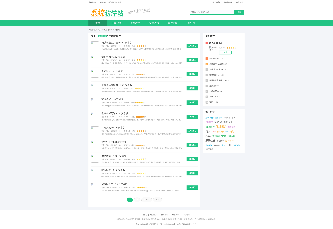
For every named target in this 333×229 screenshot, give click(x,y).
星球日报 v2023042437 (216, 64)
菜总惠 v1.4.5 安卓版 (112, 71)
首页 (97, 23)
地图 (233, 118)
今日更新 (216, 2)
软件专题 (172, 23)
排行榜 (191, 23)
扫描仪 (208, 136)
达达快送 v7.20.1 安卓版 (113, 156)
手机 (229, 145)
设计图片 (221, 126)
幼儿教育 (224, 122)
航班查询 (209, 149)
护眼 (223, 136)
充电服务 (209, 145)
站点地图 (239, 2)
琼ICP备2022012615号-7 (186, 224)
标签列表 (107, 30)
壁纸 (207, 118)
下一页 (146, 200)
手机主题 (217, 145)
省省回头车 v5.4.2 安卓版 (114, 184)
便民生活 (220, 132)
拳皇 (226, 132)
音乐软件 (216, 136)
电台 (208, 131)
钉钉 (232, 131)
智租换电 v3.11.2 (214, 59)
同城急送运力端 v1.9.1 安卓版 (116, 42)
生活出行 (226, 118)
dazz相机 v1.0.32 (214, 97)
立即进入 (192, 46)
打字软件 (236, 145)
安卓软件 (135, 23)
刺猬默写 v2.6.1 (214, 91)
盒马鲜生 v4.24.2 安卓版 (113, 141)
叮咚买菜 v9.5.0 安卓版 (113, 127)
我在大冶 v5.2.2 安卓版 (113, 56)
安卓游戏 (154, 23)
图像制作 (210, 126)
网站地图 (186, 215)
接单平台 (218, 118)
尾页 (157, 200)
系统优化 (210, 140)
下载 (225, 52)
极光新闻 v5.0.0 (215, 43)
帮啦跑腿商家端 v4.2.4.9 (217, 80)
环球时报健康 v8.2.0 (216, 69)
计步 (212, 118)
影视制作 (229, 141)
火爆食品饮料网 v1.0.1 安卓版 (116, 85)
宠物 (216, 121)
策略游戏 (220, 141)
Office (214, 132)
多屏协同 (231, 136)
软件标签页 (227, 2)
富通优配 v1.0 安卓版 (112, 99)
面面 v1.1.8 (212, 102)
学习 (223, 145)
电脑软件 (116, 23)
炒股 (230, 122)
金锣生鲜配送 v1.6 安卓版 (114, 113)
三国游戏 (209, 122)
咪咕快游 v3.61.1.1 (215, 75)
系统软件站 (153, 224)
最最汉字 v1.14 (214, 86)
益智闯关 (231, 127)
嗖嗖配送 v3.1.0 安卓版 (113, 170)
